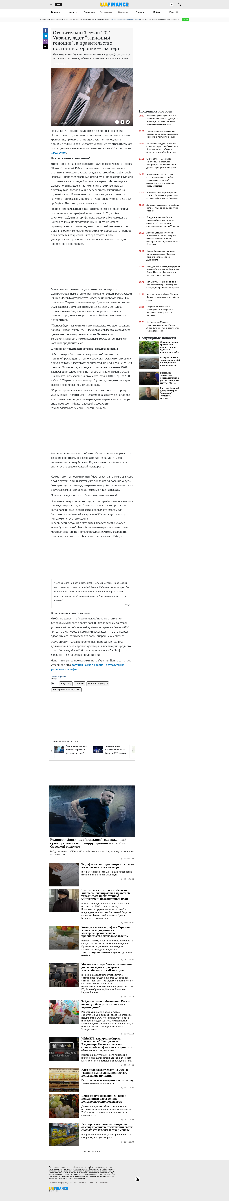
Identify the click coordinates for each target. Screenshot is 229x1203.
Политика (89, 12)
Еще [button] (172, 12)
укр (50, 4)
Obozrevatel (58, 152)
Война (156, 12)
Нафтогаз (66, 684)
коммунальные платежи (66, 689)
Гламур (140, 12)
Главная (55, 12)
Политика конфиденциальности (62, 1183)
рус (59, 4)
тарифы (79, 684)
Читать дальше (91, 1152)
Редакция (93, 1183)
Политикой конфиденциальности (125, 20)
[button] (51, 751)
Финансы (123, 12)
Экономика (106, 12)
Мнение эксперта (97, 684)
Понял (185, 20)
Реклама (82, 1183)
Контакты (104, 1183)
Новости (72, 12)
